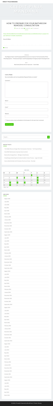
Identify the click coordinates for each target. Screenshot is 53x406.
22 (24, 182)
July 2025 (6, 238)
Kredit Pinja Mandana (10, 2)
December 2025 (8, 222)
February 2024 (7, 289)
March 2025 (7, 250)
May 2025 (6, 244)
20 (10, 182)
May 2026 (6, 207)
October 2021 (7, 374)
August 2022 (7, 343)
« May (4, 187)
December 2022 (8, 331)
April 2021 (6, 392)
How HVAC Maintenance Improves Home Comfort (16, 152)
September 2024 (8, 268)
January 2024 (7, 292)
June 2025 (6, 241)
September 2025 (8, 232)
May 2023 (6, 316)
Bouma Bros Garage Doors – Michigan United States (16, 155)
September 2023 (8, 304)
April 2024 (6, 283)
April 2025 (6, 247)
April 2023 (6, 319)
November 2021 (8, 371)
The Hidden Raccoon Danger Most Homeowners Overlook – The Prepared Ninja (23, 149)
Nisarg (39, 403)
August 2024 (7, 271)
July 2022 (6, 346)
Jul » (7, 187)
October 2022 (7, 337)
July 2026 (6, 201)
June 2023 (6, 313)
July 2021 (6, 383)
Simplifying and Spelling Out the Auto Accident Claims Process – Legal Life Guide (23, 158)
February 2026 (7, 216)
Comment (7, 80)
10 (37, 177)
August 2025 (7, 235)
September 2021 (8, 377)
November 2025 (8, 225)
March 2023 (7, 322)
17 (37, 180)
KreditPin (28, 28)
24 (37, 182)
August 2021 (7, 380)
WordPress (30, 403)
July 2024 (6, 274)
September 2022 (8, 340)
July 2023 (6, 310)
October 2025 (7, 229)
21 (17, 182)
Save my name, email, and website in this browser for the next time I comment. (25, 120)
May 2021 (6, 389)
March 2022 (7, 359)
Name (6, 100)
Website (7, 113)
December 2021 (8, 368)
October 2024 (7, 265)
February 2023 (7, 325)
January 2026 (7, 219)
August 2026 (7, 198)
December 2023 (8, 295)
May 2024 (6, 280)
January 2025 (7, 256)
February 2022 (7, 362)
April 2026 (6, 210)
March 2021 (7, 395)
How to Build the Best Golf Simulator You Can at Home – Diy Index (19, 161)
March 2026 (7, 213)
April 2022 (6, 356)
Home (6, 47)
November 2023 (8, 298)
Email (6, 107)
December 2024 (8, 259)
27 (10, 185)
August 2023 (7, 307)
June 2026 (6, 204)
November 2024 (8, 262)
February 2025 (7, 253)
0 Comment (35, 28)
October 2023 (7, 301)
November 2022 (8, 334)
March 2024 (7, 286)
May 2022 (6, 353)
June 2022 (6, 349)
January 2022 (7, 365)
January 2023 (7, 328)
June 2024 (6, 277)
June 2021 (6, 386)
